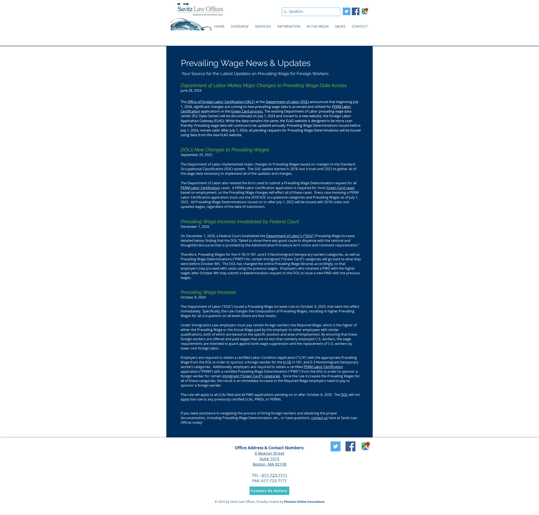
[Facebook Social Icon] (355, 11)
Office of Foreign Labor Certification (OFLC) (221, 102)
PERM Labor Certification (200, 188)
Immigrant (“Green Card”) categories (251, 376)
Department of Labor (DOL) (287, 102)
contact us (319, 417)
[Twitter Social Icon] (346, 11)
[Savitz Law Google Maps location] (364, 11)
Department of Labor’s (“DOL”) (290, 236)
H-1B (287, 362)
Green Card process (247, 111)
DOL (344, 394)
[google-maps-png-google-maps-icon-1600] (365, 446)
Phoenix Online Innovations (304, 502)
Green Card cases (341, 188)
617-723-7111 (274, 475)
